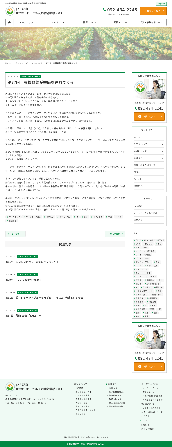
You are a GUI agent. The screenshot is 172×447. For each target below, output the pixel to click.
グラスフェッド (142, 258)
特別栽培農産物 (82, 395)
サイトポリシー (88, 437)
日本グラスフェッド (144, 291)
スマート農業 (152, 265)
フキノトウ (98, 217)
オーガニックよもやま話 (30, 76)
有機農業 (139, 301)
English (137, 179)
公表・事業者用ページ (144, 165)
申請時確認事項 (82, 406)
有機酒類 (152, 301)
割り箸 (138, 283)
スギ (158, 262)
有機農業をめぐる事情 (153, 399)
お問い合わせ (140, 186)
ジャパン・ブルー (143, 262)
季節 (110, 217)
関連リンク (80, 413)
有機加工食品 (141, 294)
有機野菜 (12, 220)
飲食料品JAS (115, 395)
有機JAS (113, 388)
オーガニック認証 (33, 217)
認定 (146, 312)
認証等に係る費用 (83, 399)
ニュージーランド (143, 272)
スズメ (138, 265)
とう (85, 217)
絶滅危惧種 (140, 309)
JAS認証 (138, 206)
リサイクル (140, 276)
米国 (153, 305)
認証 (155, 312)
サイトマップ (102, 437)
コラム (137, 172)
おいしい (50, 217)
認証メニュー (140, 158)
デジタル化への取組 (152, 407)
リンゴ (153, 276)
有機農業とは (149, 392)
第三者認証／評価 (83, 391)
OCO (138, 243)
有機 (119, 217)
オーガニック (14, 217)
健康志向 (150, 280)
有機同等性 (156, 294)
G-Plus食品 (148, 240)
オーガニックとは (149, 384)
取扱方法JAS (115, 399)
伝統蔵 (138, 280)
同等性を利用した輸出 (85, 410)
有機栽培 (139, 298)
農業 (146, 316)
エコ (159, 243)
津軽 (138, 305)
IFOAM (161, 240)
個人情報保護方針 (72, 437)
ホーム (137, 137)
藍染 (138, 312)
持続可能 (159, 287)
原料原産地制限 (153, 283)
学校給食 (146, 287)
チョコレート (141, 269)
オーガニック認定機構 (145, 251)
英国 (152, 309)
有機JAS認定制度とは (152, 395)
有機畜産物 (153, 298)
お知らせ (138, 220)
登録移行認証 (81, 402)
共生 (161, 280)
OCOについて (140, 144)
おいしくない (65, 217)
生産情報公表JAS (117, 391)
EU (137, 240)
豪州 (138, 316)
